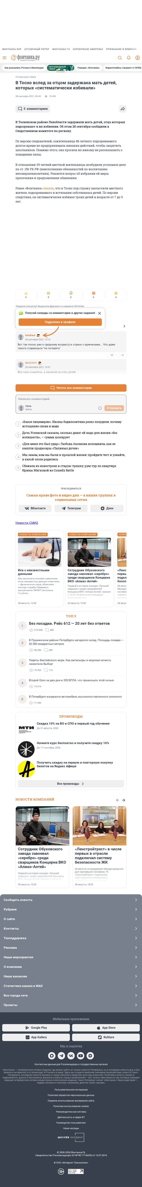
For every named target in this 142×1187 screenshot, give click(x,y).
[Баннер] (60, 68)
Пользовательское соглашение (71, 1089)
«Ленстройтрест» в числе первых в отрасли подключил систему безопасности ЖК (98, 856)
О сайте (9, 919)
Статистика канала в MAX (23, 986)
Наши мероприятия (18, 957)
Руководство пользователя (71, 1123)
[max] (51, 1055)
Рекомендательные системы (71, 1112)
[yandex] (90, 1055)
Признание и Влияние (121, 49)
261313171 (31, 363)
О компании (13, 967)
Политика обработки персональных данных (71, 1095)
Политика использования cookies (71, 1106)
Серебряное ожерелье (88, 49)
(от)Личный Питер (36, 49)
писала (48, 188)
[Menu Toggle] (4, 58)
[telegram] (61, 1055)
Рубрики (10, 909)
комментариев (36, 108)
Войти (29, 409)
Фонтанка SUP (11, 49)
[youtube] (80, 1055)
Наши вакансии (15, 976)
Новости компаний (35, 799)
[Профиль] (137, 58)
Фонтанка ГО (61, 49)
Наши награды (71, 1128)
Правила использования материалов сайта (71, 1100)
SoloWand (30, 335)
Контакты (11, 928)
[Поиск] (119, 58)
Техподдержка (15, 938)
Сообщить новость (18, 900)
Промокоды (71, 716)
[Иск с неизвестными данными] (39, 552)
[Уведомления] (128, 58)
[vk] (71, 1055)
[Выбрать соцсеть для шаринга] (122, 109)
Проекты (10, 1005)
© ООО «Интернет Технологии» (71, 1162)
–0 (122, 355)
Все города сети (16, 995)
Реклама (10, 947)
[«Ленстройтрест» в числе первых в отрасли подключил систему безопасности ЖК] (99, 825)
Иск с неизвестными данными (33, 572)
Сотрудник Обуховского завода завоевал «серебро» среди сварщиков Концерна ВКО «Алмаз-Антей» (89, 575)
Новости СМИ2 (27, 523)
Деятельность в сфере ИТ (71, 1117)
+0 (111, 355)
